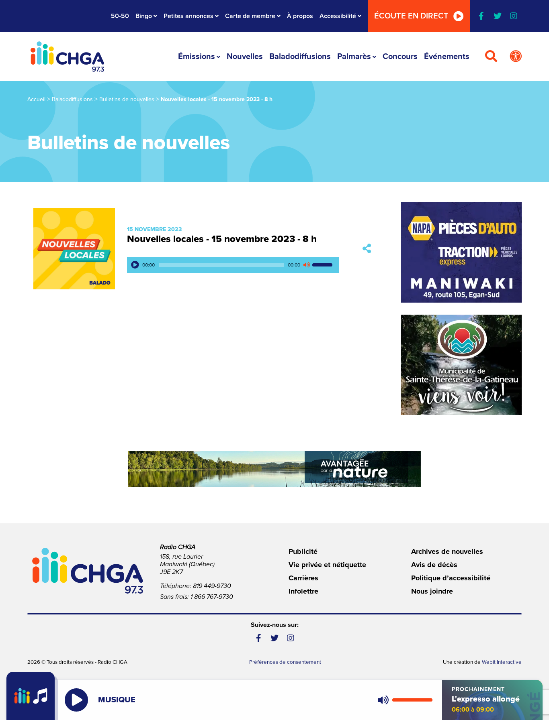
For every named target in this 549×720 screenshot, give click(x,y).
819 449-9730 (212, 586)
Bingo (143, 16)
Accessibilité (338, 16)
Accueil (36, 99)
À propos (300, 16)
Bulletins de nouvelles (126, 99)
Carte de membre (250, 16)
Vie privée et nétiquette (327, 564)
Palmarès (354, 56)
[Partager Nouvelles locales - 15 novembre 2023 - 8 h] (367, 249)
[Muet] (306, 265)
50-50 (120, 16)
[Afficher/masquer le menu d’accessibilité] (516, 56)
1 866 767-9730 (212, 597)
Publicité (303, 551)
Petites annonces (188, 16)
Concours (400, 56)
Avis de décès (434, 564)
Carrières (303, 578)
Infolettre (303, 591)
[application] (233, 265)
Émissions (196, 56)
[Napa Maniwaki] (461, 252)
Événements (446, 56)
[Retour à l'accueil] (67, 57)
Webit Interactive (502, 662)
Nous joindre (432, 591)
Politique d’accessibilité (450, 578)
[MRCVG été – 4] (274, 469)
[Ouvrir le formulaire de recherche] (491, 56)
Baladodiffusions (300, 56)
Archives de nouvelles (447, 551)
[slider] (323, 265)
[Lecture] (135, 265)
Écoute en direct (411, 16)
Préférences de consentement (285, 662)
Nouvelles (245, 56)
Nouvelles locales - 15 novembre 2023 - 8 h (222, 239)
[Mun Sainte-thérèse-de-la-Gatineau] (461, 365)
